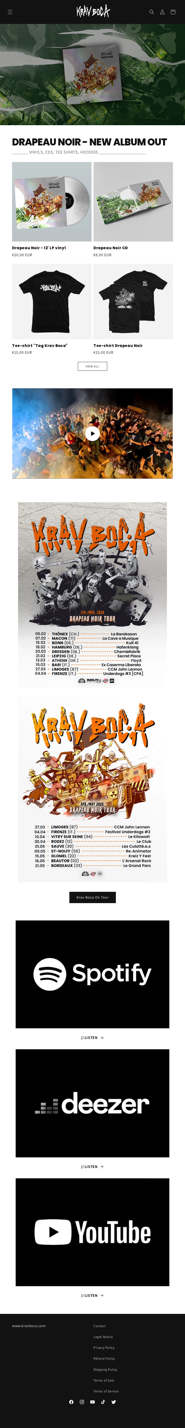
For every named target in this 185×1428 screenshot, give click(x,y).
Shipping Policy (105, 1369)
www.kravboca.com (29, 1325)
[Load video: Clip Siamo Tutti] (92, 433)
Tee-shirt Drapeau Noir (118, 345)
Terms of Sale (103, 1380)
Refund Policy (104, 1358)
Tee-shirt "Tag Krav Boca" (40, 345)
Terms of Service (106, 1391)
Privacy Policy (103, 1347)
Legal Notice (103, 1337)
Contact (99, 1326)
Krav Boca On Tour (93, 897)
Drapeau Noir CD (110, 248)
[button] (10, 12)
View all (92, 366)
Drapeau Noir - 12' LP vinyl (39, 248)
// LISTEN (89, 1037)
